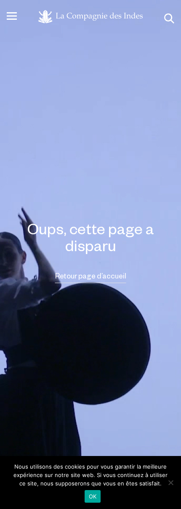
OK (93, 496)
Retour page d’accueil (90, 275)
